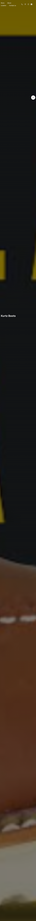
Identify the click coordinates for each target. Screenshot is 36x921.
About (9, 3)
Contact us (12, 5)
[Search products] (33, 98)
